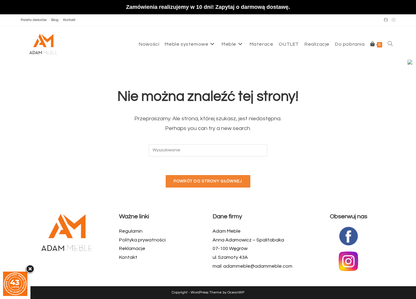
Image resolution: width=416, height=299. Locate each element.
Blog (54, 20)
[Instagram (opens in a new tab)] (392, 20)
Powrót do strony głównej (208, 181)
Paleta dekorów (34, 20)
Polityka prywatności (142, 239)
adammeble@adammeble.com (257, 266)
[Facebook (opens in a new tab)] (386, 20)
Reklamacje (132, 248)
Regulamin (131, 231)
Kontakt (69, 20)
